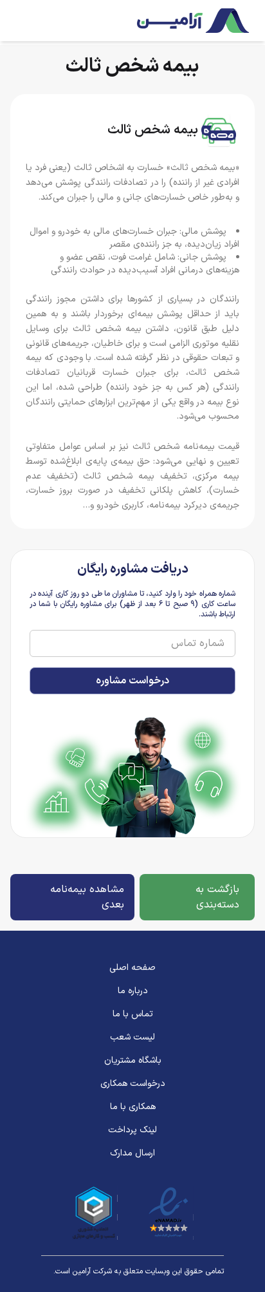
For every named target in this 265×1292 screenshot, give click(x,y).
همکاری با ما (133, 1107)
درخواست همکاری (132, 1084)
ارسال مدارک (132, 1153)
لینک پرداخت (132, 1130)
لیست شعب (132, 1037)
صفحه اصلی (132, 968)
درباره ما (133, 991)
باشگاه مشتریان (132, 1060)
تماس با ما (133, 1014)
